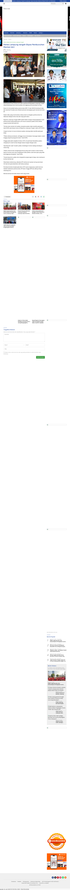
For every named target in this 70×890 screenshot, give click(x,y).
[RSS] (65, 877)
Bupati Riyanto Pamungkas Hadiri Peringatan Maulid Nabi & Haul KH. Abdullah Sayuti (38, 321)
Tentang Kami (26, 881)
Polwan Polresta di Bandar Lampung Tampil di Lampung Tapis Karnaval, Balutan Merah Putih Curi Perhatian (24, 212)
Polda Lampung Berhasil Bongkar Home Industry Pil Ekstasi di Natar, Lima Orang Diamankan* (38, 212)
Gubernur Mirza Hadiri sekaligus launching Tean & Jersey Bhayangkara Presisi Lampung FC (24, 321)
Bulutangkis (30, 35)
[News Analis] (6, 8)
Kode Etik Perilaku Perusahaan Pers (30, 883)
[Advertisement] (35, 21)
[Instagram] (60, 877)
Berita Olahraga (17, 35)
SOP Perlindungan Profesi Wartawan (50, 881)
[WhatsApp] (63, 877)
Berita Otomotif (7, 35)
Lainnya (40, 32)
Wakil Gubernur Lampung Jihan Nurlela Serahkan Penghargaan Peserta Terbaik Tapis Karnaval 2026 (9, 226)
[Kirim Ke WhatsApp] (44, 197)
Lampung (18, 32)
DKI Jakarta (37, 35)
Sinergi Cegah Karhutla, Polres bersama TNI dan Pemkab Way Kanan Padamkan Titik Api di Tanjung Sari (57, 655)
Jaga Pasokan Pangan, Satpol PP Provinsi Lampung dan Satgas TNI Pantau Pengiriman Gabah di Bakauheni (57, 660)
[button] (63, 3)
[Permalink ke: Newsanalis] (4, 50)
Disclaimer (13, 881)
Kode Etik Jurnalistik (44, 883)
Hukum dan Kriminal (11, 42)
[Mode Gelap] (66, 3)
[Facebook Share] (33, 197)
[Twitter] (55, 877)
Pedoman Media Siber (35, 881)
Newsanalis (8, 49)
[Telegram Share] (41, 197)
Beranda (6, 32)
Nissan (24, 35)
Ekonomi (25, 32)
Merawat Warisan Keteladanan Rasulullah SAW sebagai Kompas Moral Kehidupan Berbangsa (57, 646)
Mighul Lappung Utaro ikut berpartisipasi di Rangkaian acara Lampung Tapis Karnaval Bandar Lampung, (9, 212)
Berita (4, 42)
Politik (30, 32)
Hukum (35, 32)
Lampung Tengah (20, 42)
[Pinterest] (58, 877)
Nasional (12, 32)
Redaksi (19, 881)
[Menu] (4, 3)
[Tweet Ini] (36, 197)
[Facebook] (53, 877)
